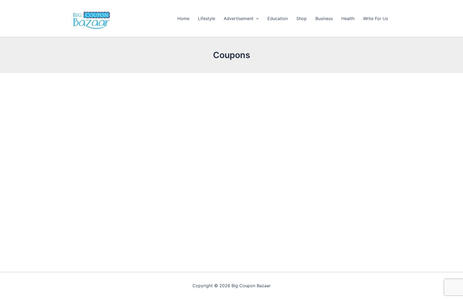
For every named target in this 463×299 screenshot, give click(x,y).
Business (324, 18)
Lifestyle (206, 18)
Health (347, 18)
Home (183, 18)
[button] (256, 18)
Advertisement (238, 18)
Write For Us (375, 18)
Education (277, 18)
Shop (301, 18)
